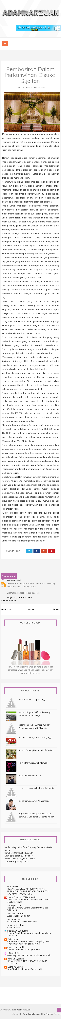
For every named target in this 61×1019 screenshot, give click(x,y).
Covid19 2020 (13, 927)
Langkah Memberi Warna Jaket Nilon (24, 949)
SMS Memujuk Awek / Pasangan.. (34, 801)
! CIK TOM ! (12, 886)
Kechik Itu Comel (15, 966)
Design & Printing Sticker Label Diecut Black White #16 (27, 908)
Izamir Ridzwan (14, 919)
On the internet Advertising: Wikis (22, 921)
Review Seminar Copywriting (32, 699)
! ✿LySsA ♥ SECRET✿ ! (17, 930)
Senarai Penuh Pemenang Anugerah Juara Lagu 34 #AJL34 (29, 934)
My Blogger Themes (51, 1014)
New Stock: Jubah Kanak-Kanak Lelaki (24, 969)
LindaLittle (12, 580)
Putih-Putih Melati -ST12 (30, 775)
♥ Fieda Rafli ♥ (13, 953)
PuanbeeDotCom (15, 913)
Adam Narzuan (23, 1009)
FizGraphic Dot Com (16, 905)
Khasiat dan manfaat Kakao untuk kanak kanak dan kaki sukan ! (29, 900)
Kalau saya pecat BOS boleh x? (18, 855)
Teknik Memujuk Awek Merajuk (33, 763)
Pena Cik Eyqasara (15, 958)
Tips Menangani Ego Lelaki (16, 861)
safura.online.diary (15, 925)
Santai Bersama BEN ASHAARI (21, 897)
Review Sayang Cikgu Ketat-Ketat (19, 858)
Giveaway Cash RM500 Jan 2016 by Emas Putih (29, 955)
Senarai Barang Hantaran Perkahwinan (36, 750)
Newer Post (6, 609)
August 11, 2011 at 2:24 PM (19, 597)
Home (31, 609)
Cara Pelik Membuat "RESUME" (18, 853)
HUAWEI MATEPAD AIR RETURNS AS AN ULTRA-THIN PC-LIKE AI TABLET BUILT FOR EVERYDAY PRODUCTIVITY (28, 891)
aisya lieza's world (15, 947)
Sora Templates (30, 1014)
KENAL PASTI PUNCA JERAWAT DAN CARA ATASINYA (27, 962)
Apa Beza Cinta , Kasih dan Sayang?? (35, 737)
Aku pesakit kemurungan (18, 915)
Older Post (55, 609)
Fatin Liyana (12, 939)
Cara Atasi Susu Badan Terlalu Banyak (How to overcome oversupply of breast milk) (28, 942)
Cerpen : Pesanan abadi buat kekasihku (36, 788)
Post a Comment (8, 600)
